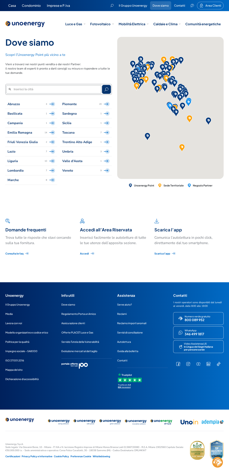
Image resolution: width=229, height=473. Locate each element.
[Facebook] (178, 364)
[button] (170, 106)
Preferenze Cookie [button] (80, 456)
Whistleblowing (101, 456)
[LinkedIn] (208, 364)
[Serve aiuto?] (192, 5)
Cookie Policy (61, 456)
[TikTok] (219, 364)
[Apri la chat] (217, 462)
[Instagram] (188, 364)
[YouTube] (198, 364)
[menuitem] (12, 5)
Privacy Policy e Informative (37, 456)
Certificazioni (12, 456)
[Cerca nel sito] (112, 5)
